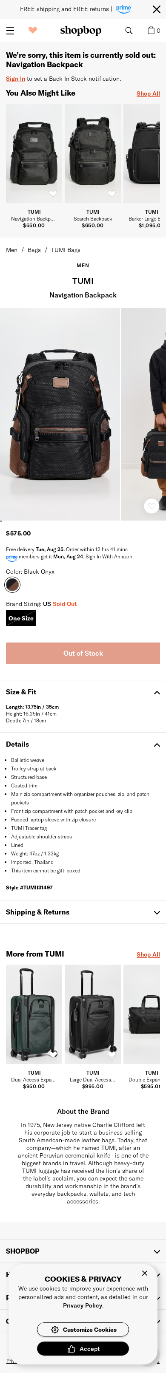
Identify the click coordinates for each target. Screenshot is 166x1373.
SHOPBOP (23, 1251)
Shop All (148, 93)
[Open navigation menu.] (10, 30)
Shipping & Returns (37, 912)
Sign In (15, 78)
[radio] (21, 618)
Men (11, 249)
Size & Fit (21, 692)
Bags (34, 249)
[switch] (52, 193)
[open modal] (60, 414)
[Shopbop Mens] (81, 30)
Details (17, 744)
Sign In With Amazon (109, 556)
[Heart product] (151, 506)
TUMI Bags (65, 249)
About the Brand (83, 1111)
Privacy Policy (82, 1305)
